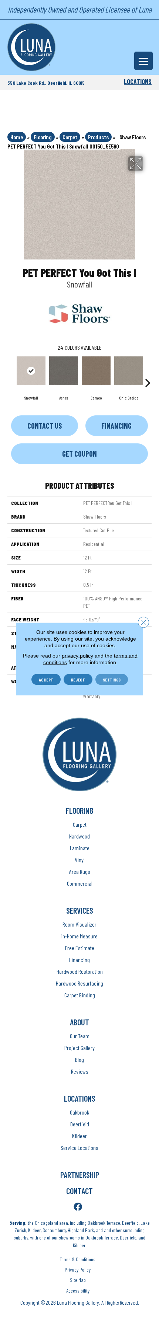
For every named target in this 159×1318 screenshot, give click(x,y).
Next (147, 371)
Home (16, 136)
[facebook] (78, 1207)
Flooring (43, 136)
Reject (78, 679)
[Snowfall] (31, 371)
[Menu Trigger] (143, 61)
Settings (112, 679)
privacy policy (77, 656)
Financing (116, 425)
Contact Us (44, 425)
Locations (138, 81)
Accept (46, 679)
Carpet (69, 136)
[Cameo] (96, 371)
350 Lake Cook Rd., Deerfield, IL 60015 (46, 83)
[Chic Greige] (128, 371)
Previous (11, 371)
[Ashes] (63, 371)
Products (98, 136)
